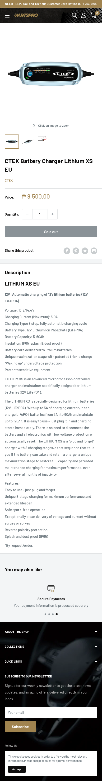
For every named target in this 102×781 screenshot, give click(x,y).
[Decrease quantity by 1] (27, 214)
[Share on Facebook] (67, 250)
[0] (93, 15)
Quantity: (12, 214)
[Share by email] (94, 250)
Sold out (51, 231)
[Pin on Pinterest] (76, 250)
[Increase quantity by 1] (52, 214)
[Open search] (74, 15)
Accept (17, 769)
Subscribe (20, 726)
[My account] (83, 15)
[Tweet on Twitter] (85, 250)
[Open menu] (7, 15)
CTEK (9, 180)
